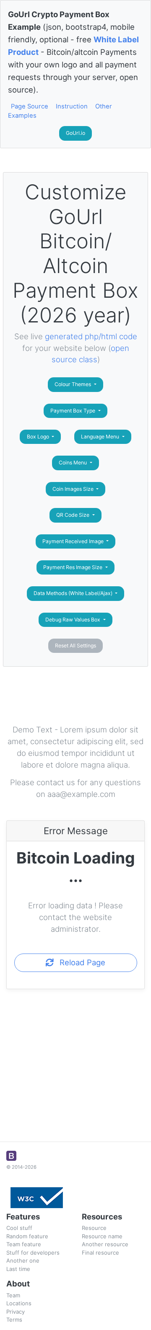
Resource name (102, 1236)
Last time (18, 1269)
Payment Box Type (73, 410)
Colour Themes (73, 384)
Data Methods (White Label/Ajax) (74, 593)
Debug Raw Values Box (73, 619)
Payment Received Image (73, 541)
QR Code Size (73, 515)
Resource (94, 1227)
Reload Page (79, 962)
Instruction (72, 106)
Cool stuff (19, 1227)
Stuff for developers (33, 1252)
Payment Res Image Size (73, 567)
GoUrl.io (75, 133)
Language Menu (100, 436)
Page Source (29, 106)
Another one (22, 1260)
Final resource (100, 1252)
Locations (18, 1303)
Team (13, 1295)
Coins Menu (73, 462)
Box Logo (38, 436)
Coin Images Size (73, 489)
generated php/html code (91, 336)
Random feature (27, 1236)
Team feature (23, 1244)
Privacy (15, 1311)
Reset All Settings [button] (75, 645)
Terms (14, 1319)
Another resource (105, 1244)
